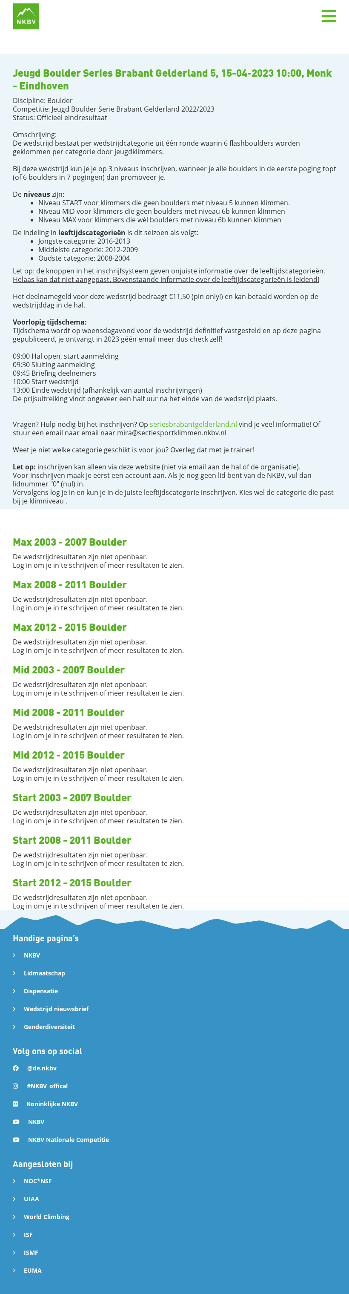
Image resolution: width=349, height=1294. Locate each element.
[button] (328, 16)
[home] (26, 16)
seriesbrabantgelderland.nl (193, 424)
